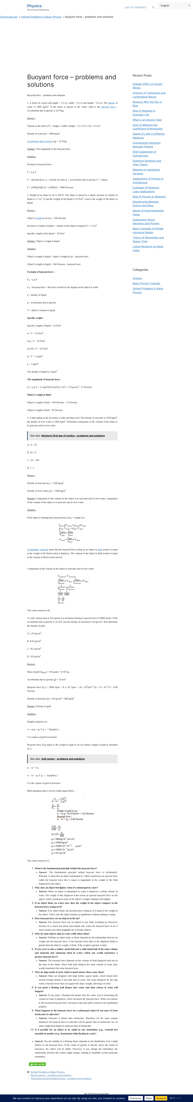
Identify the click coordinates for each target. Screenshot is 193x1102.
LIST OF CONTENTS (135, 7)
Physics (34, 6)
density (111, 103)
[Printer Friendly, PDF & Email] (37, 1064)
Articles (137, 278)
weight (39, 218)
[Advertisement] (96, 41)
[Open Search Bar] (153, 7)
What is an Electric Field (147, 119)
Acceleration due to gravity (40, 141)
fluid (100, 549)
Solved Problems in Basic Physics (48, 1072)
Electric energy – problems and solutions (51, 1075)
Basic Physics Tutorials (146, 283)
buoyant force (108, 107)
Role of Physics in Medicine (149, 196)
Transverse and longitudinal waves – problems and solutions (61, 1078)
